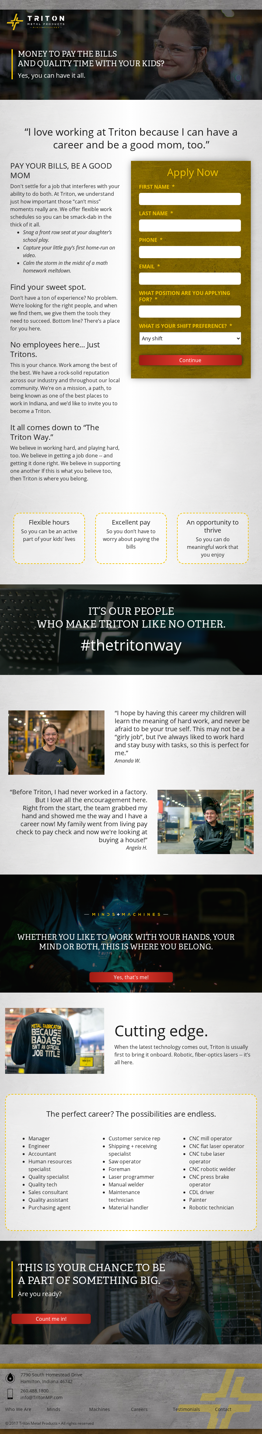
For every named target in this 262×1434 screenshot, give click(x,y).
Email (149, 266)
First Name (157, 187)
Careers (139, 1409)
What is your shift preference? (185, 326)
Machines (99, 1409)
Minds (53, 1409)
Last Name (156, 213)
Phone (151, 240)
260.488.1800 (34, 1391)
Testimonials (186, 1409)
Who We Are (18, 1409)
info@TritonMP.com (41, 1397)
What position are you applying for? (184, 296)
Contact (223, 1409)
